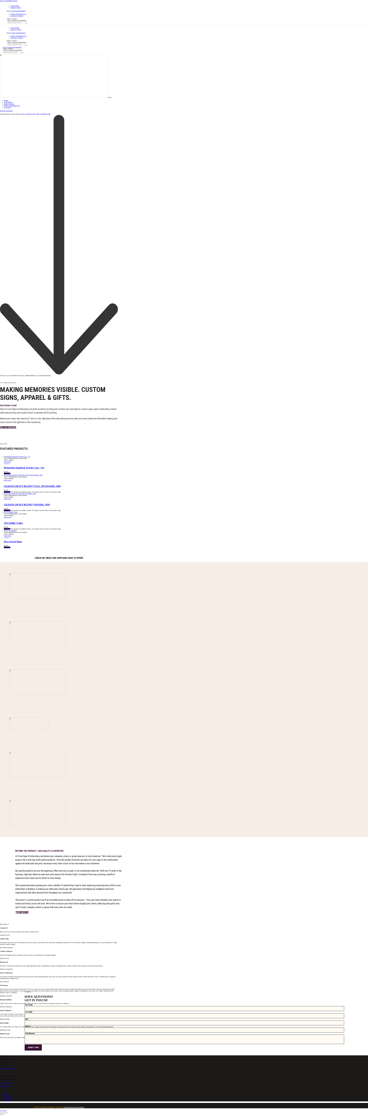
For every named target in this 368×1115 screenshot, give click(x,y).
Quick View (7, 462)
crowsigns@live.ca (6, 1083)
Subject (28, 1026)
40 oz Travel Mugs (13, 541)
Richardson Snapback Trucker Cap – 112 (24, 467)
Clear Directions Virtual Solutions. (73, 1107)
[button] (15, 458)
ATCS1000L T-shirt (13, 523)
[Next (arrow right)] (2, 1114)
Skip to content (4, 1)
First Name (29, 1005)
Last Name (28, 1012)
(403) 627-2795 (4, 1086)
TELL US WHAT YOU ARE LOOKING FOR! (36, 114)
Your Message (30, 1033)
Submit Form (33, 1047)
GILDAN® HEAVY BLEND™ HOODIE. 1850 (27, 504)
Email (27, 1019)
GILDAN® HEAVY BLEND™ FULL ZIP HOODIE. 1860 (32, 486)
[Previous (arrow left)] (1, 1114)
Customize (7, 473)
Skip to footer (13, 1)
